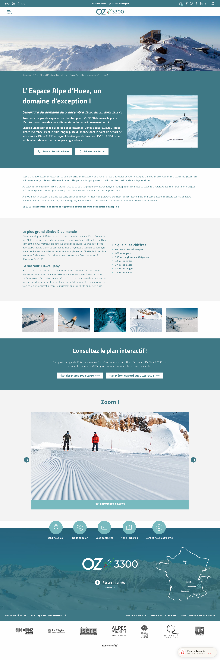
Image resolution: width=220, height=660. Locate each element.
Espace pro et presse (164, 615)
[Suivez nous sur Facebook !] (196, 3)
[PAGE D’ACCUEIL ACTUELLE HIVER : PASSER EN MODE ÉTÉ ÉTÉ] (15, 3)
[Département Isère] (88, 631)
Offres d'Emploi (136, 615)
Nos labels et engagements (198, 615)
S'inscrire (110, 587)
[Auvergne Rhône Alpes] (56, 631)
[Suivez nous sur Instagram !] (191, 3)
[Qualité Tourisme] (171, 631)
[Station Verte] (199, 631)
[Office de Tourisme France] (144, 631)
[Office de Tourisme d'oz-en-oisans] (110, 12)
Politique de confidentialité (48, 615)
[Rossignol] (110, 646)
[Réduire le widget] (213, 652)
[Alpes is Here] (119, 631)
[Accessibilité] (186, 3)
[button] (207, 3)
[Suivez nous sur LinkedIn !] (201, 3)
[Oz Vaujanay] (24, 631)
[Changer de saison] (16, 3)
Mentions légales (15, 615)
